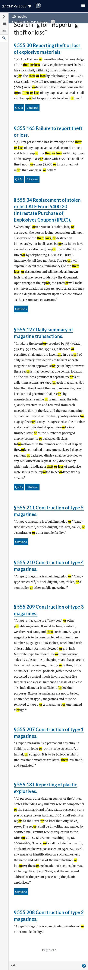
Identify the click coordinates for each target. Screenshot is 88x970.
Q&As (19, 107)
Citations (32, 107)
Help (13, 965)
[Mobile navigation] (83, 6)
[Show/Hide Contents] (84, 965)
